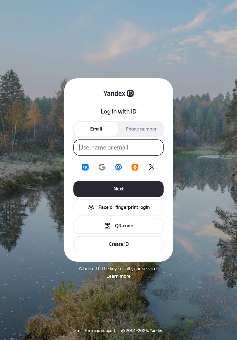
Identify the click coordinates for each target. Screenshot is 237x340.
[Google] (102, 167)
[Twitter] (151, 167)
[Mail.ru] (118, 167)
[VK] (85, 167)
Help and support (100, 330)
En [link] (76, 330)
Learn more (118, 276)
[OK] (135, 167)
